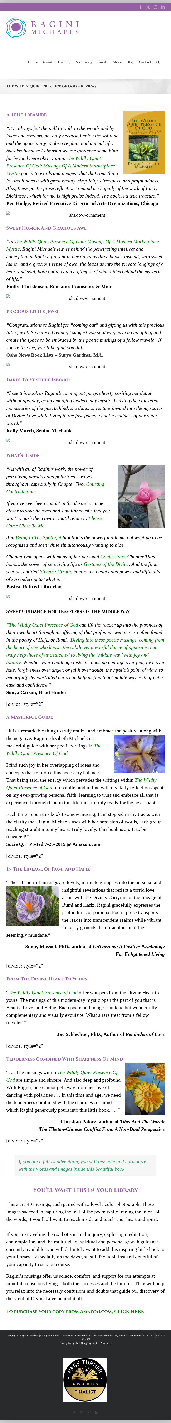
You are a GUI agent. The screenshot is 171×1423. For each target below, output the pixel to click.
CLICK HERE (129, 1312)
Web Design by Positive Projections (93, 1343)
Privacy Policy (67, 1343)
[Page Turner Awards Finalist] (85, 1359)
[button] (158, 62)
